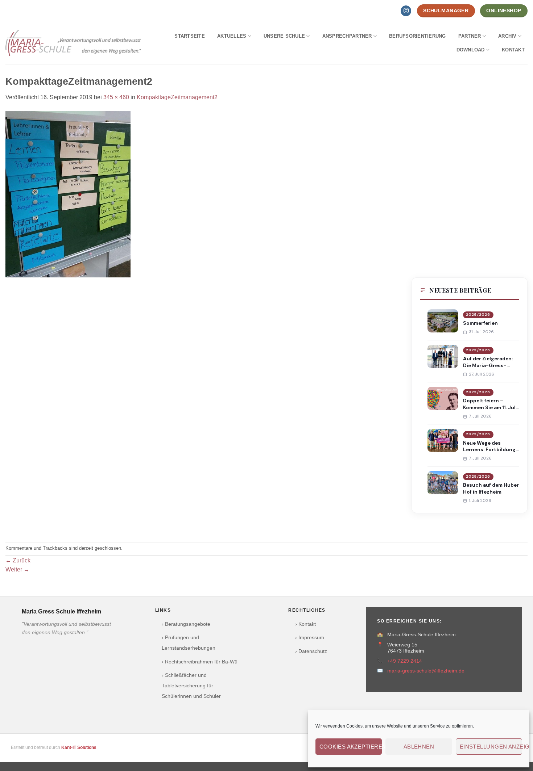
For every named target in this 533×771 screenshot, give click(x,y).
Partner (469, 36)
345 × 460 (116, 97)
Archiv (507, 36)
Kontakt (513, 50)
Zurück (17, 560)
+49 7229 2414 (404, 661)
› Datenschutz (311, 651)
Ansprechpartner (347, 36)
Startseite (189, 36)
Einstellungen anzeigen (491, 746)
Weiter (17, 569)
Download (470, 50)
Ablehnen (419, 746)
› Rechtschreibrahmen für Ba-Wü (199, 662)
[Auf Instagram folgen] (406, 10)
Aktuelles (231, 36)
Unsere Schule (284, 36)
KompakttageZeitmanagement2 (177, 97)
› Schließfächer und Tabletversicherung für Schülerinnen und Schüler (191, 685)
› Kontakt (305, 624)
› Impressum (309, 637)
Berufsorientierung (417, 36)
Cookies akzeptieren (350, 746)
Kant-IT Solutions (78, 747)
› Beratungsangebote (186, 624)
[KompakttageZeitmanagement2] (68, 193)
